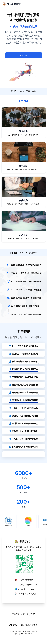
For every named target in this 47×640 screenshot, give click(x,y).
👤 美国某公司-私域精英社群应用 (23, 353)
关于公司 (24, 614)
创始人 (32, 614)
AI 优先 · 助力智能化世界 (23, 624)
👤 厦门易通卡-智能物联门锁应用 (23, 400)
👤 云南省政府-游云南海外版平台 (23, 369)
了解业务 (23, 55)
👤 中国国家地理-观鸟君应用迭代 (23, 377)
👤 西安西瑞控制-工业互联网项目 (23, 392)
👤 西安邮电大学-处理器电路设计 (23, 384)
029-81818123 (26, 580)
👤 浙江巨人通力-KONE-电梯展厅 (23, 346)
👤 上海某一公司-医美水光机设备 (23, 408)
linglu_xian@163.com (27, 584)
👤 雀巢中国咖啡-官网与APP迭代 (23, 361)
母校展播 (15, 614)
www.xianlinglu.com (27, 589)
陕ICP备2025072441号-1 (23, 634)
